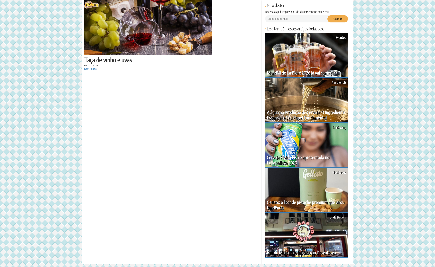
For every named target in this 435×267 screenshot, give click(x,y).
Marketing (339, 127)
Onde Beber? (337, 217)
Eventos (340, 37)
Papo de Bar (91, 5)
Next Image (90, 68)
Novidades (339, 172)
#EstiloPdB (339, 82)
